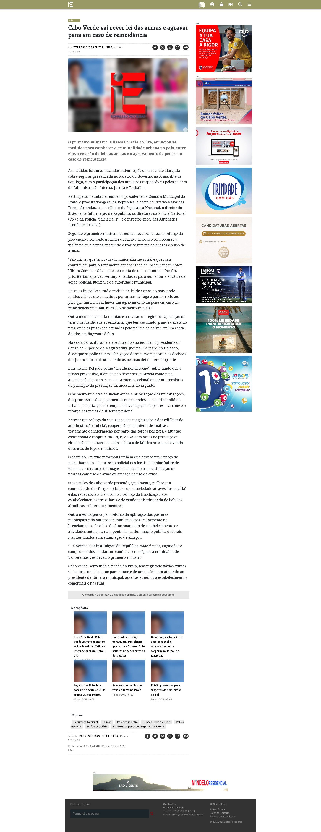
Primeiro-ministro (127, 722)
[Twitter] (162, 47)
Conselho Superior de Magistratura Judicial (138, 726)
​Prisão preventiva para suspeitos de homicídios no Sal (166, 690)
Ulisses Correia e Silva (156, 722)
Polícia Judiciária (97, 726)
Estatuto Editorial (220, 813)
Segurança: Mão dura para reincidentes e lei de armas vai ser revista (89, 690)
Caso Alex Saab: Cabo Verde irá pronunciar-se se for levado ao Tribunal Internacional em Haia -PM (90, 646)
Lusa (108, 47)
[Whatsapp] (170, 47)
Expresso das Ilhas (88, 47)
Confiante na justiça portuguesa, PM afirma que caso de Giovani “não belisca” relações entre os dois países (128, 646)
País (71, 20)
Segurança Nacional (86, 722)
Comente (142, 594)
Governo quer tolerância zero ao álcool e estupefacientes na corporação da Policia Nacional (166, 646)
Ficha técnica (217, 809)
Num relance (219, 804)
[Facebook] (155, 47)
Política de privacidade (222, 816)
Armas (107, 722)
